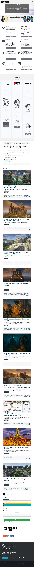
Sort (4, 499)
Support (30, 564)
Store (31, 562)
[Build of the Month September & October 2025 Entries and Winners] (17, 242)
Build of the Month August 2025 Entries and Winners (16, 284)
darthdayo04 (6, 506)
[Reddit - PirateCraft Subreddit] (4, 536)
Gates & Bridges (26, 69)
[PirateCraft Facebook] (13, 536)
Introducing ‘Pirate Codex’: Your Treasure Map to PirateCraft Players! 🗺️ (16, 414)
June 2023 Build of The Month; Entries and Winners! (16, 448)
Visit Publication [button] (6, 126)
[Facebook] (19, 557)
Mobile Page (5, 497)
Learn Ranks (11, 58)
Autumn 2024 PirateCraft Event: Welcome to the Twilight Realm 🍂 (17, 354)
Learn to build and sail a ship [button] (17, 11)
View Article (9, 256)
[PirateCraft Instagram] (11, 536)
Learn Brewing (10, 69)
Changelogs (6, 329)
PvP (14, 329)
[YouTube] (23, 557)
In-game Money (26, 58)
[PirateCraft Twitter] (8, 536)
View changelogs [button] (15, 143)
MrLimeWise (21, 395)
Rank (7, 499)
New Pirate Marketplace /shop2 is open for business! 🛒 (16, 479)
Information (27, 562)
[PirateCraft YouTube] (6, 536)
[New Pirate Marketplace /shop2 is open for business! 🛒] (17, 470)
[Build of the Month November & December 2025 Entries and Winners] (17, 209)
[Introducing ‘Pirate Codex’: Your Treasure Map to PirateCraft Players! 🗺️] (17, 406)
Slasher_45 (6, 510)
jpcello (5, 505)
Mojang (10, 553)
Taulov (5, 503)
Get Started (10, 36)
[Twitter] (20, 557)
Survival (16, 329)
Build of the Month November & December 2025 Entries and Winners (16, 219)
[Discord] (26, 557)
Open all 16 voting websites (9, 521)
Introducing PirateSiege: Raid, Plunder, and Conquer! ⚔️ (16, 319)
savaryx (6, 508)
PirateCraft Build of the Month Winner (14, 228)
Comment (28, 424)
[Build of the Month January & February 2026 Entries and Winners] (17, 177)
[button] (2, 7)
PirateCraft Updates (26, 328)
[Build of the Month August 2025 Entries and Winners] (17, 275)
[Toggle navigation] (32, 1)
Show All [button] (17, 519)
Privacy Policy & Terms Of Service (23, 563)
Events (25, 395)
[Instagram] (24, 557)
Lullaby (21, 195)
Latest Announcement (7, 143)
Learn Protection (26, 48)
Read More (6, 192)
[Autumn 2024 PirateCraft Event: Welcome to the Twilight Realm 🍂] (17, 343)
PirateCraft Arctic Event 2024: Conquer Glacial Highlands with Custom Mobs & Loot (17, 386)
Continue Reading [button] (6, 124)
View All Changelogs (17, 164)
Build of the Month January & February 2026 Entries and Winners (17, 186)
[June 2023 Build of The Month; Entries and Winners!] (17, 437)
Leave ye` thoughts (26, 196)
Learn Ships (26, 36)
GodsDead (20, 328)
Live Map (30, 563)
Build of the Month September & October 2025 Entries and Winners (16, 253)
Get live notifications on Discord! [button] (24, 143)
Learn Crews (11, 48)
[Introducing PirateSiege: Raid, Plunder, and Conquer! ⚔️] (17, 308)
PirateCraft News (10, 196)
